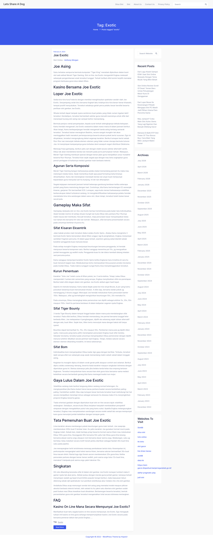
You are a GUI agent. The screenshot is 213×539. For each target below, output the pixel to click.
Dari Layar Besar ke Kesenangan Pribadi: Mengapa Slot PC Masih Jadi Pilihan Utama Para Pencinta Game (148, 107)
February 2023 (144, 395)
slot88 (140, 456)
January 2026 (143, 185)
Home (95, 29)
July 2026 (142, 161)
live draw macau (144, 451)
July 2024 (142, 293)
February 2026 (144, 179)
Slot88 (140, 428)
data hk (141, 460)
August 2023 (143, 359)
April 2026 (142, 167)
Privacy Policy (164, 4)
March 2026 (143, 173)
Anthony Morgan (71, 60)
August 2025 (143, 215)
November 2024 (144, 269)
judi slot (141, 477)
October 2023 (143, 347)
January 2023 (143, 401)
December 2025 (144, 191)
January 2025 (143, 257)
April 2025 (142, 239)
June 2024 (142, 299)
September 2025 (145, 209)
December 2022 (144, 407)
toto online (142, 437)
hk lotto (141, 442)
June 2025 (142, 227)
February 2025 (144, 251)
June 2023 (142, 371)
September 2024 (145, 281)
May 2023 (142, 377)
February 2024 (144, 323)
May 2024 (142, 305)
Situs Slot (119, 4)
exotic (60, 522)
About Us (138, 4)
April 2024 (142, 311)
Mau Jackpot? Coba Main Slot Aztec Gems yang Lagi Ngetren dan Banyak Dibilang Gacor (147, 123)
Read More (60, 527)
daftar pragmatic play (147, 473)
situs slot (141, 432)
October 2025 (143, 203)
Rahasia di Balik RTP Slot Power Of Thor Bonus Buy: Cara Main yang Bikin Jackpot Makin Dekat (148, 138)
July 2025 (142, 221)
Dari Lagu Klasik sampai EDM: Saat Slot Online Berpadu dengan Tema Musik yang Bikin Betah (148, 76)
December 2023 (144, 335)
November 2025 (144, 197)
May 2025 (142, 233)
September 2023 (145, 353)
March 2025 (143, 245)
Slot (128, 4)
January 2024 (143, 329)
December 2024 (144, 263)
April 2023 (142, 383)
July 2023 (142, 365)
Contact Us (150, 4)
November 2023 (144, 341)
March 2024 (143, 317)
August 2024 (143, 287)
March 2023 (143, 389)
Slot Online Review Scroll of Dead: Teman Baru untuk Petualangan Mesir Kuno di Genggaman (148, 91)
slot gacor (142, 446)
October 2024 (143, 275)
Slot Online (58, 60)
